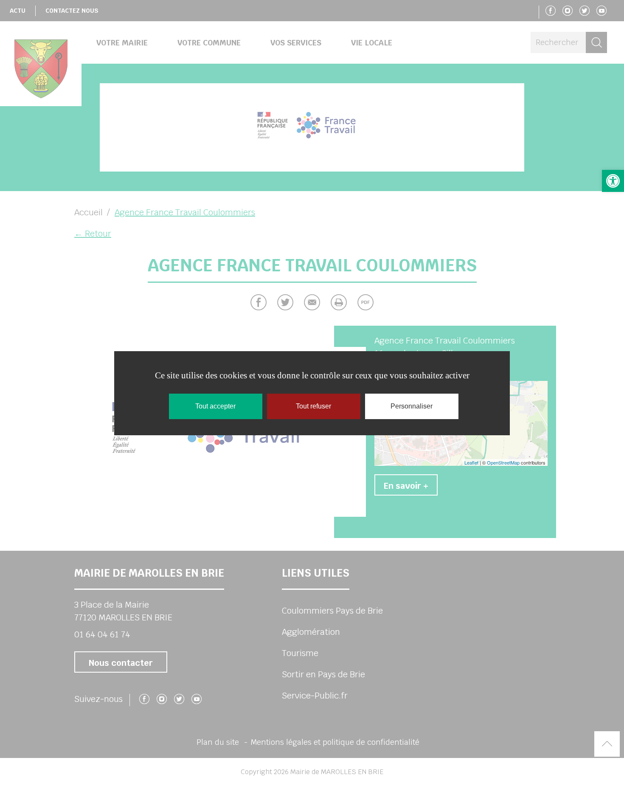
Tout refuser (313, 406)
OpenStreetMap (503, 462)
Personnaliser (412, 406)
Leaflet (471, 462)
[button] (613, 181)
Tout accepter (215, 406)
